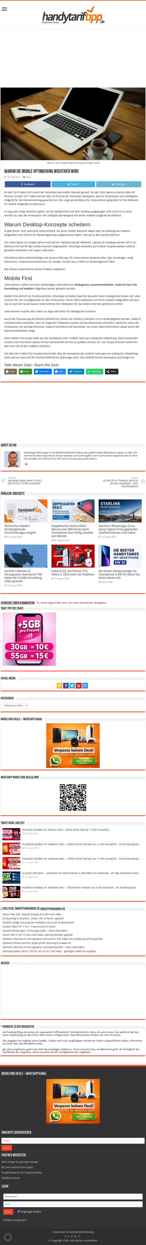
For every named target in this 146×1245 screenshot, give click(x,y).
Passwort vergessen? (15, 1220)
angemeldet (54, 602)
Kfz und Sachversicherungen (17, 1167)
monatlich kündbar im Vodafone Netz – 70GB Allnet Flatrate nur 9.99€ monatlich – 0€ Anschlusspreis (79, 887)
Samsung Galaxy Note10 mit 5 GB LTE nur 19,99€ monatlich (25, 481)
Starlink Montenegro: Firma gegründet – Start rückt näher (35, 930)
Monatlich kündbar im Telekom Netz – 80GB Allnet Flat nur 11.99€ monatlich (65, 829)
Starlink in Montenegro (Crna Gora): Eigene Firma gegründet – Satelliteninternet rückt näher (119, 529)
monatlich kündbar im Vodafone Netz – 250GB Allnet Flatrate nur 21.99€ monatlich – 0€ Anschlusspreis (80, 844)
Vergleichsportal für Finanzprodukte (21, 1172)
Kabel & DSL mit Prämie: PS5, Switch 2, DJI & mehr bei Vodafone (72, 572)
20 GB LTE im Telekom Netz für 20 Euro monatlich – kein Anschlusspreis (120, 482)
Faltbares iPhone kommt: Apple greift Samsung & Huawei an (36, 943)
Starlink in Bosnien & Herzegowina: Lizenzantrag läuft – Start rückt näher (43, 947)
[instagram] (85, 685)
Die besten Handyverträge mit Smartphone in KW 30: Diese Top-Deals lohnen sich (119, 574)
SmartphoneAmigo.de (52, 909)
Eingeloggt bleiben (30, 1211)
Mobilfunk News (10, 1178)
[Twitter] (72, 685)
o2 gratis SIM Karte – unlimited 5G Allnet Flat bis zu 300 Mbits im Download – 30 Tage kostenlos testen (80, 873)
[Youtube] (79, 685)
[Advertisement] (73, 59)
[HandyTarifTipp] (73, 14)
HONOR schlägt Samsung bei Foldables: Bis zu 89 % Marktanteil (38, 922)
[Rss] (59, 685)
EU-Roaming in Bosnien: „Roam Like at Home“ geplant (33, 918)
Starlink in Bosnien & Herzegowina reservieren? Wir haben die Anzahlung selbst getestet (52, 938)
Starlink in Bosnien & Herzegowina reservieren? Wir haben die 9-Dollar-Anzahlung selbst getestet (23, 576)
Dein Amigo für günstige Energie (19, 1161)
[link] (4, 9)
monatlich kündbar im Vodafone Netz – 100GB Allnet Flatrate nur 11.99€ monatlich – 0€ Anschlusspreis (80, 858)
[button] (8, 1237)
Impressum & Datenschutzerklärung (73, 1232)
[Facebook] (66, 685)
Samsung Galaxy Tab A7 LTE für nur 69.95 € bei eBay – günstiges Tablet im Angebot (49, 951)
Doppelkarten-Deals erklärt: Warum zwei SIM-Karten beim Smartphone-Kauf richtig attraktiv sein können (72, 531)
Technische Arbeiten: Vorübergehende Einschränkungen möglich (20, 529)
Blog (29, 177)
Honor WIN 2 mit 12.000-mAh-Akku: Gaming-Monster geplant (37, 934)
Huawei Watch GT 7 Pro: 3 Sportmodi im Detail (29, 926)
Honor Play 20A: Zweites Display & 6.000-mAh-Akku (31, 914)
